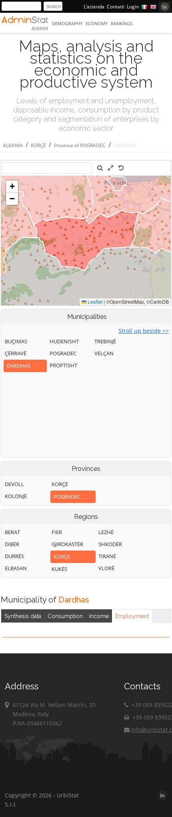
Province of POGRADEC (80, 145)
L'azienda (94, 6)
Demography (67, 23)
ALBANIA (13, 145)
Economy (97, 23)
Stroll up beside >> (143, 330)
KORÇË (38, 145)
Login (133, 6)
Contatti (115, 6)
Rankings (121, 23)
